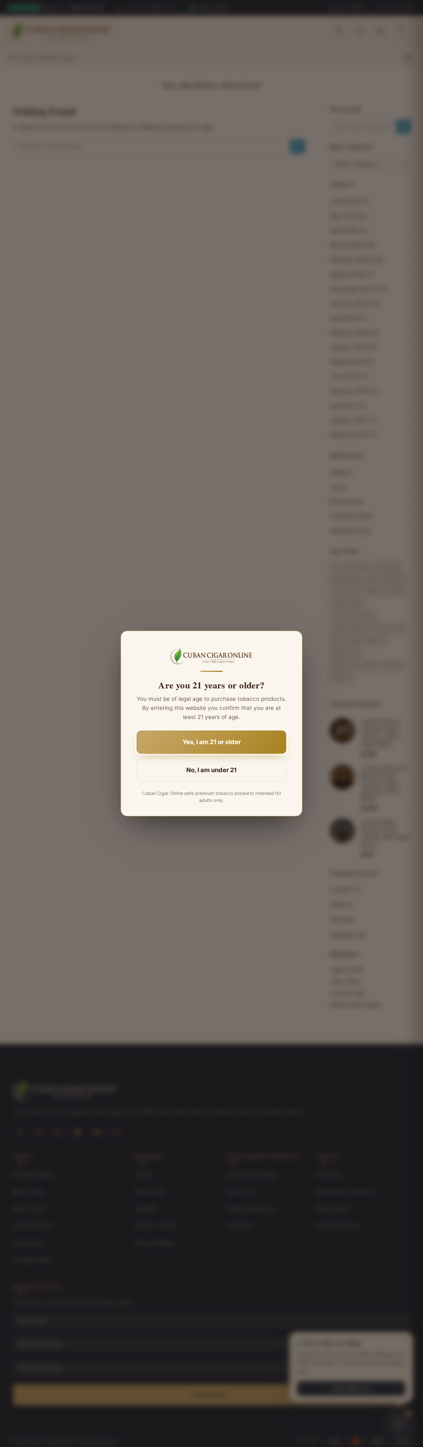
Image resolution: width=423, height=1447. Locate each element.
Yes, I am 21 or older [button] (212, 742)
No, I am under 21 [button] (211, 770)
